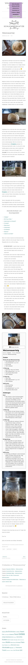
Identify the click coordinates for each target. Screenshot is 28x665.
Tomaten (4, 650)
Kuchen (4, 639)
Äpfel (21, 650)
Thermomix (19, 647)
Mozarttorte (24, 557)
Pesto (3, 645)
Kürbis (8, 639)
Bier (7, 631)
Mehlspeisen (22, 639)
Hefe (12, 637)
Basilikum (4, 631)
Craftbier (18, 631)
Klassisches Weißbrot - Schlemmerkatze (14, 569)
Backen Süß (5, 546)
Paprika (14, 642)
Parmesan (18, 642)
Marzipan (16, 639)
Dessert (22, 631)
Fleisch (16, 634)
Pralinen (9, 645)
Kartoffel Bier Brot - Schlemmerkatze (14, 571)
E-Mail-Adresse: (5, 597)
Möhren (3, 642)
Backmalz (6, 231)
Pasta (22, 642)
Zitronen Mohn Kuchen (6, 557)
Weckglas (6, 217)
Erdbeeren (11, 634)
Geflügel (4, 637)
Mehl (19, 639)
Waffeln (12, 650)
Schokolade (5, 647)
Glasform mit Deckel (8, 233)
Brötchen (9, 549)
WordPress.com (19, 661)
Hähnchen (14, 637)
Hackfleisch (8, 637)
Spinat (14, 647)
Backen (13, 544)
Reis (12, 645)
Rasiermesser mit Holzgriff (10, 221)
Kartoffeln (19, 637)
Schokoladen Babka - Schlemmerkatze (14, 573)
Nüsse (12, 642)
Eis (5, 634)
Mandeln (12, 639)
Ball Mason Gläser (8, 219)
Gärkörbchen (7, 227)
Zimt (14, 650)
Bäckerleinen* (7, 225)
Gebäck (15, 549)
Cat (12, 35)
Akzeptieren (16, 16)
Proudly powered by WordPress (14, 659)
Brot (4, 549)
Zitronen (17, 650)
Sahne (18, 645)
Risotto (15, 645)
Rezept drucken (15, 347)
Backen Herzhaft (19, 544)
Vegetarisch (8, 650)
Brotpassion (13, 144)
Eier (3, 634)
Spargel (11, 647)
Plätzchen (6, 645)
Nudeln (8, 642)
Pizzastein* (6, 223)
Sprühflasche (6, 229)
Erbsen (7, 634)
